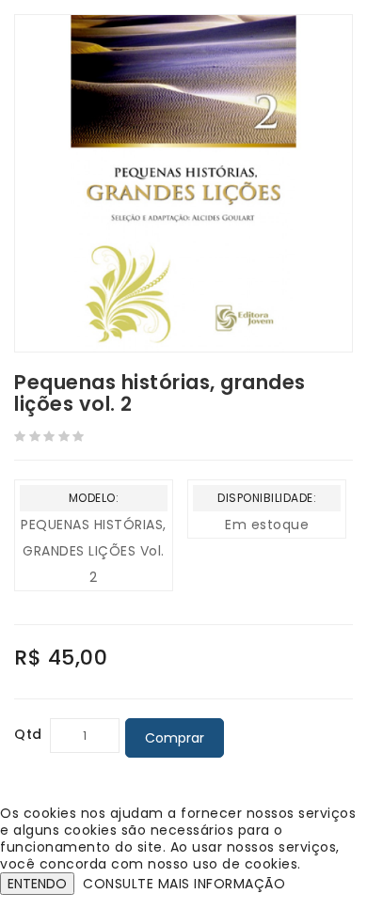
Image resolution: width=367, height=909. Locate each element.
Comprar (174, 738)
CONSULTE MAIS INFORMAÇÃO (184, 883)
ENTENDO (37, 883)
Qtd (28, 734)
